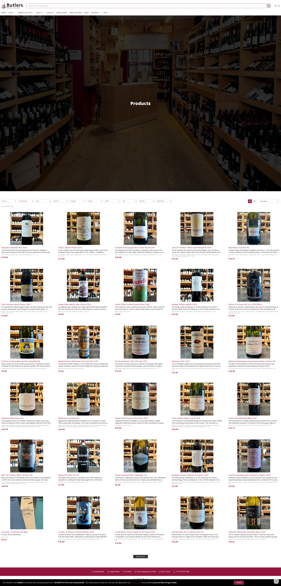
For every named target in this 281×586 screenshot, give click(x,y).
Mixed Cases (62, 12)
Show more (140, 557)
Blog (87, 12)
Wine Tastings (76, 12)
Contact (50, 12)
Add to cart (26, 242)
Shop (11, 12)
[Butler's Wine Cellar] (12, 6)
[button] (9, 201)
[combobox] (146, 6)
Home (3, 12)
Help (106, 12)
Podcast (95, 12)
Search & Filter (24, 12)
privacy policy (136, 583)
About (39, 12)
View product (140, 413)
